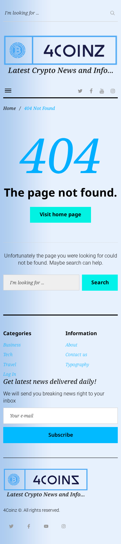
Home (9, 108)
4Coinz (10, 510)
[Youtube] (46, 526)
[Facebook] (91, 91)
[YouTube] (102, 91)
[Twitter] (80, 91)
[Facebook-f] (29, 526)
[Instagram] (113, 91)
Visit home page (60, 214)
